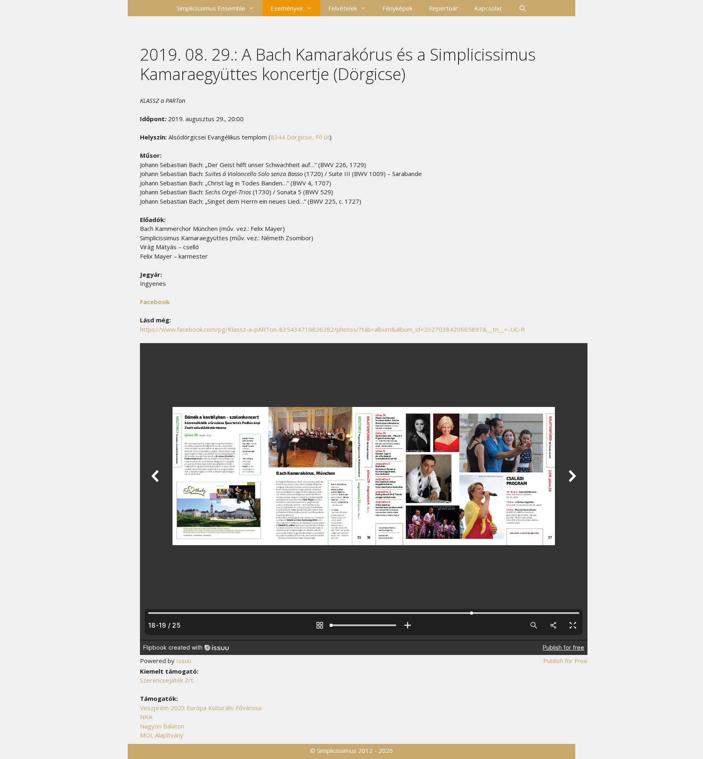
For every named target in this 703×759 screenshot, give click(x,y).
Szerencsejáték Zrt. (167, 680)
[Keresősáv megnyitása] (522, 8)
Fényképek (397, 8)
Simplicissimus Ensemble (211, 8)
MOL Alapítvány (161, 735)
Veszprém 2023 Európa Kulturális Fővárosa (201, 708)
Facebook (155, 302)
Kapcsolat (488, 8)
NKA (146, 717)
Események (287, 8)
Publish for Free (565, 661)
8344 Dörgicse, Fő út (300, 137)
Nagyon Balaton (162, 726)
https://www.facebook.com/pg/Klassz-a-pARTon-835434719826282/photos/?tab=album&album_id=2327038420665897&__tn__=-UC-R (332, 329)
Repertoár (443, 8)
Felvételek (342, 8)
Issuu (183, 661)
